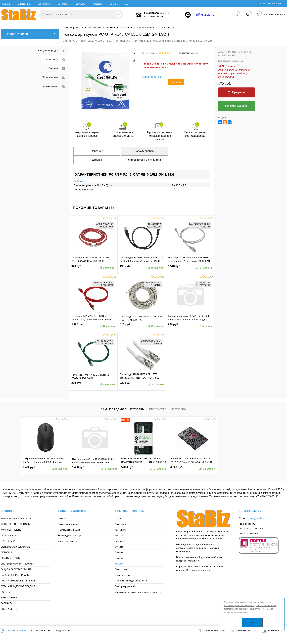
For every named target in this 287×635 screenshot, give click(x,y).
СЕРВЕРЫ (6, 552)
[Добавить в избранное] (134, 53)
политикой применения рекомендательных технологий (250, 605)
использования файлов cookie (238, 609)
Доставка (62, 3)
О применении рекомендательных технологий (138, 592)
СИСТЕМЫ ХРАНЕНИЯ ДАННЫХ (18, 564)
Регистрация (275, 3)
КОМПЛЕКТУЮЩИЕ (11, 530)
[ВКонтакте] (220, 122)
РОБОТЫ (5, 592)
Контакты (80, 3)
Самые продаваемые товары (122, 409)
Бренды (114, 3)
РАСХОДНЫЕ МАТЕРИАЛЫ (15, 575)
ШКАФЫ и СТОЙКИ (10, 558)
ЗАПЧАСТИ (6, 603)
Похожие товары (50, 86)
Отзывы (97, 3)
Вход (262, 3)
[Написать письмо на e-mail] (188, 15)
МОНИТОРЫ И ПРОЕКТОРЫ (15, 524)
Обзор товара (51, 59)
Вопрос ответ (121, 569)
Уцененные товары (67, 541)
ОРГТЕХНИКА (8, 541)
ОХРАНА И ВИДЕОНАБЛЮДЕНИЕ (18, 586)
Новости (119, 558)
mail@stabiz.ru (204, 14)
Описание (53, 68)
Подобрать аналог (236, 105)
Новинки (62, 518)
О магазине (24, 3)
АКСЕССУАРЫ (8, 535)
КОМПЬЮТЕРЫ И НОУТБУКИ (16, 518)
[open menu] (126, 3)
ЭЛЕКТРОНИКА (9, 597)
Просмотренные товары (167, 409)
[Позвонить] (139, 15)
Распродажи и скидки (69, 530)
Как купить (44, 3)
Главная (5, 3)
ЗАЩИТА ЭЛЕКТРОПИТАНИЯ (16, 569)
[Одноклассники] (225, 122)
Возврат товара (123, 575)
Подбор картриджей (125, 586)
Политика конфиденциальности (131, 580)
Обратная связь (15, 630)
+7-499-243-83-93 (40, 630)
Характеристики (50, 77)
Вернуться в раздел (48, 50)
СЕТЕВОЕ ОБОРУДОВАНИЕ (15, 547)
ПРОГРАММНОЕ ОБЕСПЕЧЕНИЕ (18, 580)
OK (252, 622)
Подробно (176, 82)
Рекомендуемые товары (70, 535)
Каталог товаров (16, 34)
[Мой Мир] (230, 122)
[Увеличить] (105, 81)
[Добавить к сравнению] (134, 61)
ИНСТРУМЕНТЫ (9, 609)
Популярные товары (68, 524)
